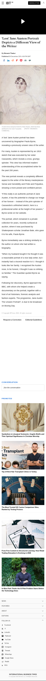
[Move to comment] (30, 60)
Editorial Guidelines (33, 320)
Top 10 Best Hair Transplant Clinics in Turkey (19, 472)
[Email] (25, 60)
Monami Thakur (10, 53)
